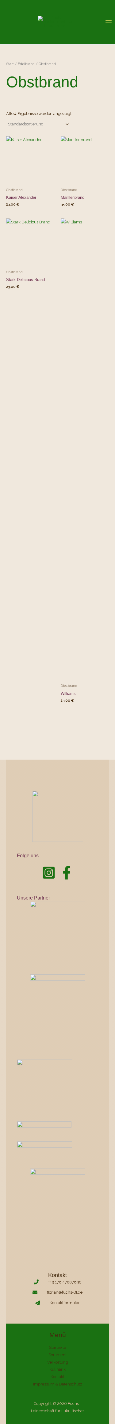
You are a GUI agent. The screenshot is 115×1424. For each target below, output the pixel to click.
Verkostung (57, 1362)
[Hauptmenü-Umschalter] (108, 22)
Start (10, 64)
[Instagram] (49, 872)
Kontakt (57, 1376)
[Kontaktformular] (57, 1303)
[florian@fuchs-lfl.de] (57, 1292)
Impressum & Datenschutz (57, 1384)
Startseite (57, 1347)
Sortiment (57, 1355)
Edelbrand (26, 64)
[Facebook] (66, 872)
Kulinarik (57, 1369)
